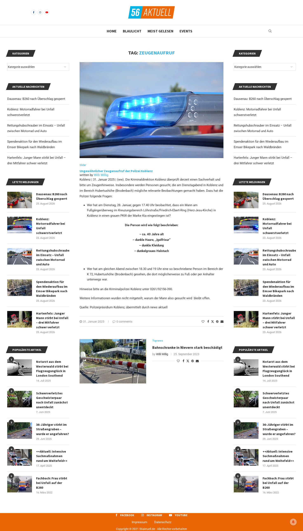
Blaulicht (132, 31)
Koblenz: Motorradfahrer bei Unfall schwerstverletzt (277, 226)
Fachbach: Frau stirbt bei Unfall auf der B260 (278, 483)
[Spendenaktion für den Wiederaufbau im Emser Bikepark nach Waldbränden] (246, 287)
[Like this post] (203, 321)
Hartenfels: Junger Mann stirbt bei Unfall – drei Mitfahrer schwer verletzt (279, 320)
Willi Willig (101, 175)
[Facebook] (33, 12)
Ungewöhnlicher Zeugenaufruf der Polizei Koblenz (116, 171)
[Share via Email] (222, 321)
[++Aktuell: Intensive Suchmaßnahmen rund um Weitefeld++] (246, 457)
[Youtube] (46, 12)
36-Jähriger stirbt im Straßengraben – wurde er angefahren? (279, 429)
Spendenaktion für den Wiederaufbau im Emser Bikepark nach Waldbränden (278, 289)
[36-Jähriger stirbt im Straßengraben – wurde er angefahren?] (246, 430)
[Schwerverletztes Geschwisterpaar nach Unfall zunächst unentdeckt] (246, 399)
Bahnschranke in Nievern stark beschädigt (187, 347)
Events (186, 31)
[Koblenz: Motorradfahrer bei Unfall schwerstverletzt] (246, 225)
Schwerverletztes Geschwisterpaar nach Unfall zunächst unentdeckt (278, 400)
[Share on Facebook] (208, 321)
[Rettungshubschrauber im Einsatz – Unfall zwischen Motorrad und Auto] (246, 256)
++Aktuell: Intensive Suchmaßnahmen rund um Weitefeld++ (278, 456)
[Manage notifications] (293, 522)
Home (112, 31)
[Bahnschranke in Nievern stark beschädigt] (113, 361)
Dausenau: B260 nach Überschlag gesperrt (263, 99)
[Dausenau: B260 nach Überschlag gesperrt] (246, 200)
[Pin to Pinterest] (217, 321)
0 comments (124, 321)
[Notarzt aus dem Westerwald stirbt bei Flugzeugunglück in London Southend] (246, 367)
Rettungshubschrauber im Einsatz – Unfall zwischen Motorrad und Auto (279, 257)
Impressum (139, 522)
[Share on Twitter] (212, 321)
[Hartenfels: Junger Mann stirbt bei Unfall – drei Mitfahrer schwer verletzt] (246, 319)
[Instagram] (40, 12)
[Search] (270, 31)
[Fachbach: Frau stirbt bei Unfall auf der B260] (246, 484)
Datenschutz (162, 522)
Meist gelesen (160, 31)
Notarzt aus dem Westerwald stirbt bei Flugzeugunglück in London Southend (279, 368)
